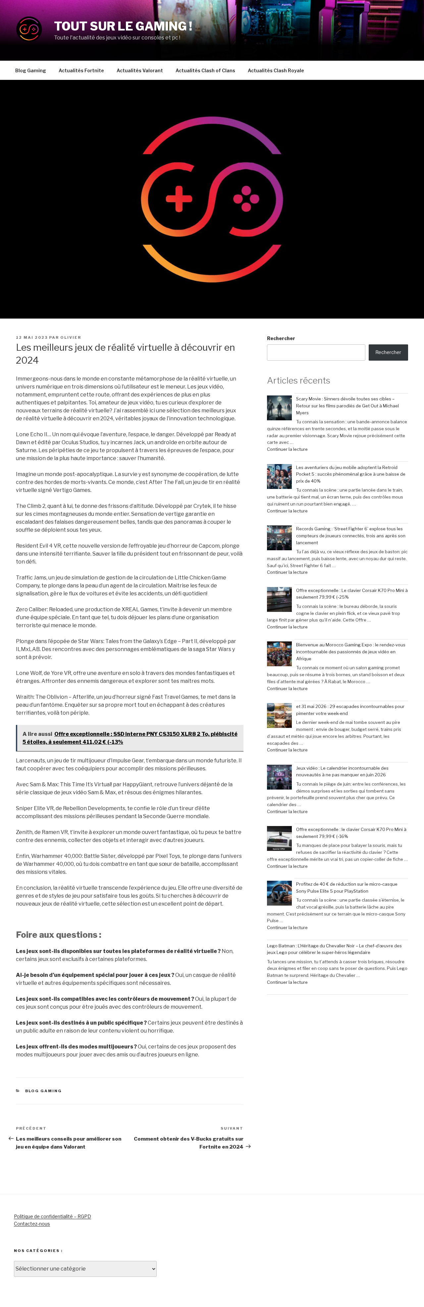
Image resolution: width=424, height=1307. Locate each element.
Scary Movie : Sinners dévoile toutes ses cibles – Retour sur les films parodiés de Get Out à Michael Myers (347, 405)
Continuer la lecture (287, 449)
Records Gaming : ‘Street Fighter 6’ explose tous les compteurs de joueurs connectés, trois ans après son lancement (350, 535)
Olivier (70, 337)
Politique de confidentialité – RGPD (52, 1216)
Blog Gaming (30, 70)
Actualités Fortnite (81, 70)
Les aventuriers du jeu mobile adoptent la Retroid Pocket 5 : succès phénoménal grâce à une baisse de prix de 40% (350, 474)
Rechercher (281, 338)
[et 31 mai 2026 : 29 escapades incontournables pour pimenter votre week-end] (279, 716)
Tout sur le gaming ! (123, 26)
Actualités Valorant (140, 70)
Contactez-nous (32, 1223)
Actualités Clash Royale (276, 70)
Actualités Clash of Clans (205, 70)
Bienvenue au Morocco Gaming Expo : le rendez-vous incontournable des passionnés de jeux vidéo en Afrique (350, 651)
